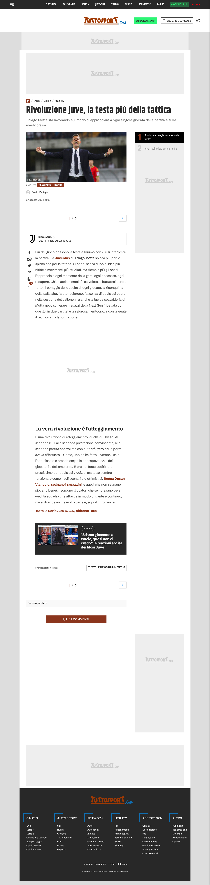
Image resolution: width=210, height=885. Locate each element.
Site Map (177, 833)
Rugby (60, 829)
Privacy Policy (150, 849)
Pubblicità (177, 825)
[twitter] (29, 265)
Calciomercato (34, 849)
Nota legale (148, 837)
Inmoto (91, 833)
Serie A (85, 4)
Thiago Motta (45, 185)
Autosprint (93, 829)
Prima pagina (122, 833)
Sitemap (119, 845)
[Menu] (12, 4)
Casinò (160, 4)
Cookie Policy (149, 841)
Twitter (111, 864)
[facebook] (29, 252)
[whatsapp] (29, 259)
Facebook (88, 864)
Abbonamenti (122, 829)
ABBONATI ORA (145, 20)
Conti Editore (94, 849)
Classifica (51, 4)
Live (197, 4)
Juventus (100, 4)
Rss (116, 825)
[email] (29, 272)
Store (118, 841)
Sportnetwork (94, 845)
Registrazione (179, 829)
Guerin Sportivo (95, 841)
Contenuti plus (179, 4)
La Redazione (149, 829)
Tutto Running (64, 837)
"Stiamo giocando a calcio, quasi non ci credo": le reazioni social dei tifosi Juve (101, 541)
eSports (61, 849)
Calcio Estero (33, 845)
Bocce (60, 845)
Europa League (34, 841)
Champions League (36, 837)
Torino (115, 4)
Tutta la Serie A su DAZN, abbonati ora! (66, 511)
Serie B (30, 833)
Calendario (69, 4)
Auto (90, 825)
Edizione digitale (123, 837)
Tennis (128, 4)
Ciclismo (61, 833)
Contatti (146, 825)
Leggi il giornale (179, 20)
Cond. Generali (150, 853)
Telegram (122, 864)
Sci (59, 825)
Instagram (100, 864)
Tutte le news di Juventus (106, 567)
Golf (59, 841)
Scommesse (145, 4)
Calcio (37, 101)
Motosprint (93, 837)
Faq (144, 833)
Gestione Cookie (151, 845)
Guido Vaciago (40, 192)
